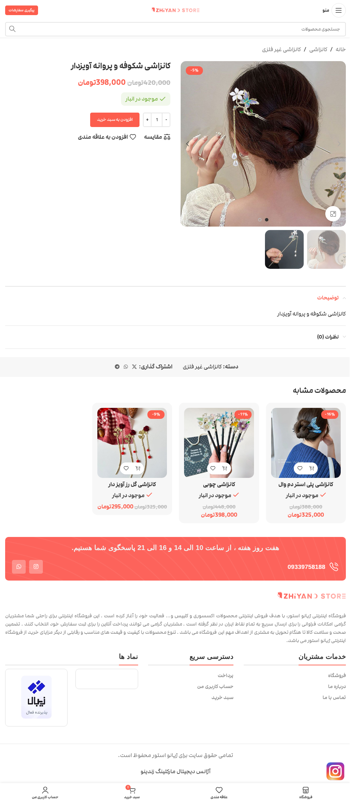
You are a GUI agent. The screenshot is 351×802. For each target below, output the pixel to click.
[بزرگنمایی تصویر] (333, 213)
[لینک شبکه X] (134, 367)
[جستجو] (12, 29)
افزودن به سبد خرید (115, 119)
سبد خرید (222, 697)
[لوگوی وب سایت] (175, 10)
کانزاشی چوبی (219, 484)
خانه (341, 49)
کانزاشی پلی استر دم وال (305, 484)
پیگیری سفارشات (22, 10)
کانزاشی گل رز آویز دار (132, 484)
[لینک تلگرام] (117, 367)
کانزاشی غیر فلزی (281, 49)
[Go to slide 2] (260, 219)
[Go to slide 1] (266, 219)
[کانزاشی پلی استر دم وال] (306, 443)
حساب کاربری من (215, 686)
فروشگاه (337, 675)
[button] (339, 144)
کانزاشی (318, 49)
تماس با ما (334, 697)
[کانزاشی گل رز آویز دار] (132, 443)
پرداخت (225, 675)
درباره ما (337, 686)
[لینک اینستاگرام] (36, 567)
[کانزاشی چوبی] (219, 443)
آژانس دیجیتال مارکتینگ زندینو (175, 771)
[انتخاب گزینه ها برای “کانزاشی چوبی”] (225, 468)
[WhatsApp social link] (126, 367)
